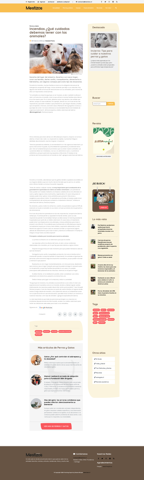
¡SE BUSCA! (98, 183)
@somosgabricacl (35, 112)
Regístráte (31, 2)
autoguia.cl (100, 377)
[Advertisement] (72, 19)
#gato (95, 322)
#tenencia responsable (100, 319)
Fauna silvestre (89, 8)
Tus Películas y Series (103, 368)
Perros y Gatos (68, 8)
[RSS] (116, 1)
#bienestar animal (104, 316)
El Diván (99, 359)
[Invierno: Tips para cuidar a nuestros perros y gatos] (104, 40)
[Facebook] (101, 1)
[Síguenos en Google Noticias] (45, 307)
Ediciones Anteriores (104, 156)
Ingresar (42, 2)
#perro (95, 316)
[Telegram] (113, 1)
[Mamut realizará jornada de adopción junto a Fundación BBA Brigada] (36, 380)
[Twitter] (105, 1)
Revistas (99, 8)
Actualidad (56, 8)
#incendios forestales (65, 331)
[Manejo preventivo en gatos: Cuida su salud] (93, 256)
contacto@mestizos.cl (85, 2)
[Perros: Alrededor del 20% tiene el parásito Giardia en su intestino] (93, 292)
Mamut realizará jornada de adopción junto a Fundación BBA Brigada (61, 377)
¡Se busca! (51, 2)
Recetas (99, 373)
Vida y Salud (100, 364)
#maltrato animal (104, 313)
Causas (78, 8)
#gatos (95, 313)
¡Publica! (104, 207)
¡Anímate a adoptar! (63, 2)
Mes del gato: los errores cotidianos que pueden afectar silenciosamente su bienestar (62, 402)
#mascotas (39, 331)
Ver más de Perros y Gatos (56, 426)
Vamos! (110, 104)
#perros (103, 310)
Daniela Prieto (50, 41)
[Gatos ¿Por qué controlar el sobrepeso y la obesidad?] (36, 360)
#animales (46, 331)
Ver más (108, 8)
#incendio (54, 331)
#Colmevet (102, 322)
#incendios (39, 334)
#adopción (111, 319)
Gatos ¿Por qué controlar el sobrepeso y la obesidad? (62, 357)
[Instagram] (109, 1)
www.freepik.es (107, 466)
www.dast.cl (86, 472)
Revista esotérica (102, 382)
